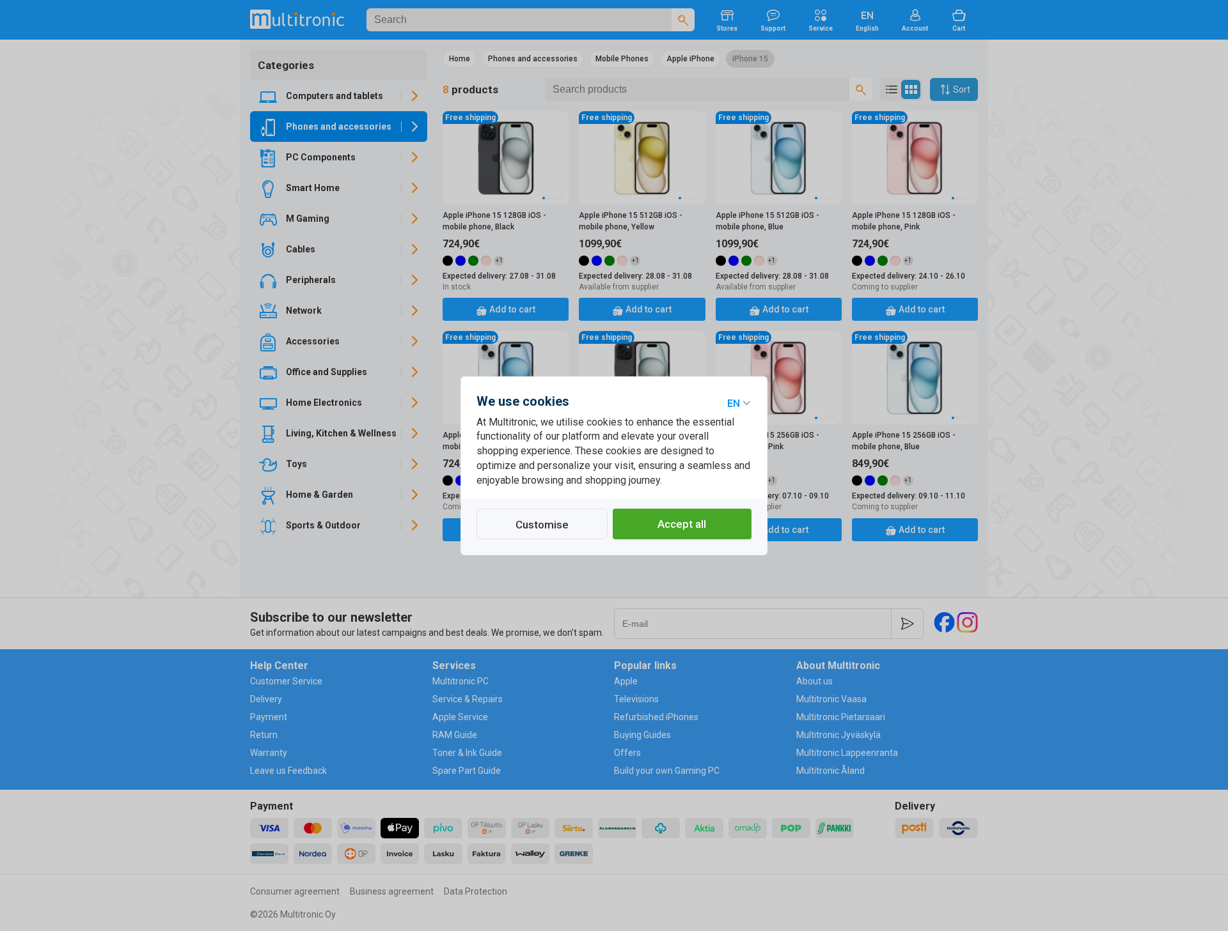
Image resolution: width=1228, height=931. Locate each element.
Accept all (681, 524)
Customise (542, 524)
